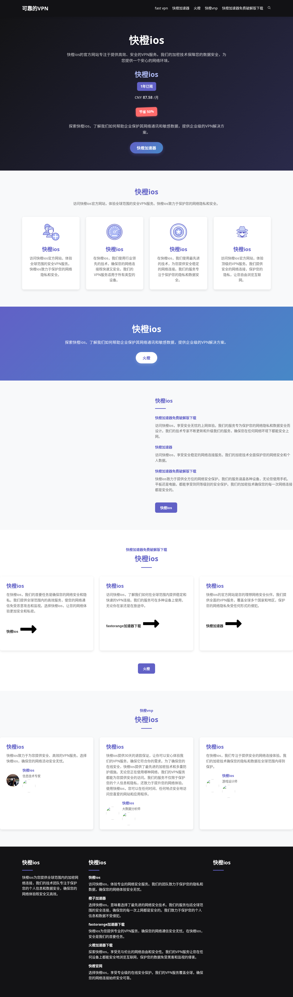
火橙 (146, 358)
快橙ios (166, 508)
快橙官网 (95, 966)
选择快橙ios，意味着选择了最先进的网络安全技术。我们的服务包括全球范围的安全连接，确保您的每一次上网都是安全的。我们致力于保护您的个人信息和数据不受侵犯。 (146, 910)
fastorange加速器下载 (123, 626)
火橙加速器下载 (101, 945)
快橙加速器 (146, 148)
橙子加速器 (97, 898)
